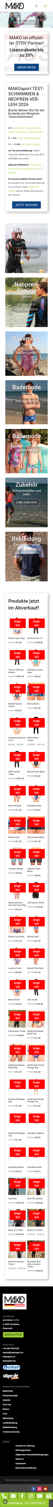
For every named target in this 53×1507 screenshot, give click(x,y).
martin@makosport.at (13, 1352)
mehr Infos (26, 67)
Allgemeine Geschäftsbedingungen (32, 1454)
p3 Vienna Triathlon (30, 144)
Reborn (6, 1409)
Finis (5, 1413)
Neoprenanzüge (26, 22)
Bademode (8, 1390)
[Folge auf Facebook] (33, 1488)
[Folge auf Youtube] (45, 1488)
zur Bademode (26, 353)
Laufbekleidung (10, 1422)
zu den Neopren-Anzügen (26, 253)
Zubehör (6, 1400)
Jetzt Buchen (26, 205)
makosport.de (9, 1360)
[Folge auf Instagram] (39, 1488)
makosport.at (9, 1356)
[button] (5, 1501)
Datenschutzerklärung (25, 1467)
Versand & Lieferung (25, 1445)
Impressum (20, 1463)
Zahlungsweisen (23, 1450)
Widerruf (19, 1459)
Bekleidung (8, 1418)
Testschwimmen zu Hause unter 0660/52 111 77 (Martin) (25, 168)
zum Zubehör (26, 502)
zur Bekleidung (26, 553)
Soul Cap (7, 1404)
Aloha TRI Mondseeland (29, 138)
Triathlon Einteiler (11, 1431)
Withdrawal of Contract (24, 1503)
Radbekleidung (10, 1427)
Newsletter (13, 1334)
